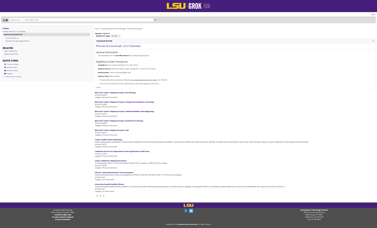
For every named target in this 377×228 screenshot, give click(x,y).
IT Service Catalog (12, 64)
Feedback (9, 74)
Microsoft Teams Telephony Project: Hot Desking (115, 93)
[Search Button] (155, 20)
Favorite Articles (11, 67)
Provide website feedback (63, 217)
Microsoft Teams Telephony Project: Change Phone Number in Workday (124, 102)
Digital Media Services (11, 54)
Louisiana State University (188, 224)
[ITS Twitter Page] (191, 211)
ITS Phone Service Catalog (146, 69)
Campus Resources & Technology (14, 31)
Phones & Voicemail (16, 20)
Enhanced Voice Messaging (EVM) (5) (17, 41)
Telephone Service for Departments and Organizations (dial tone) (122, 151)
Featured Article (104, 41)
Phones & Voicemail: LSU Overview (118, 46)
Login (373, 14)
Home (6, 28)
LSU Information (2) (11, 38)
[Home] (4, 20)
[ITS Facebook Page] (186, 211)
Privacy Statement (62, 219)
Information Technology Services (314, 210)
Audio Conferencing (10, 51)
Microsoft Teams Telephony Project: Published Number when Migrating (124, 111)
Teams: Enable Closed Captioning (108, 140)
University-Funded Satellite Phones (109, 184)
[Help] (6, 20)
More (98, 87)
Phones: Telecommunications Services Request (114, 172)
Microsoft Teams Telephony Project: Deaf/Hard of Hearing (119, 121)
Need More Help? (12, 70)
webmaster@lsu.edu (62, 215)
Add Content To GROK (13, 77)
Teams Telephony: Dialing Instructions (111, 161)
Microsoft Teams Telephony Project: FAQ (112, 130)
